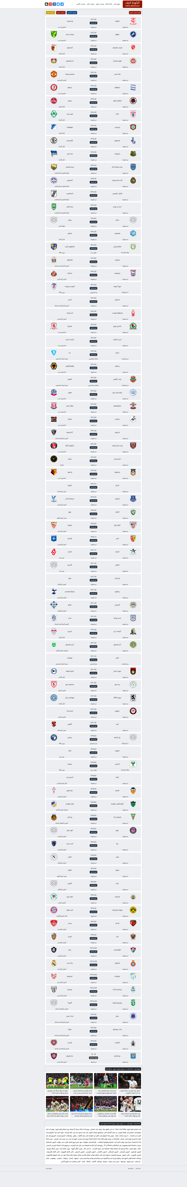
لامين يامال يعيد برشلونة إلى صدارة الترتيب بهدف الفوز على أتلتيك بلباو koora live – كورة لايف (57, 1115)
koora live (108, 4)
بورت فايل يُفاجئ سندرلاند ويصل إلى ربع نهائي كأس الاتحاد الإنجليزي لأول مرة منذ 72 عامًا (130, 1115)
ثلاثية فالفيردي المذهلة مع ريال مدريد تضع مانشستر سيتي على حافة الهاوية (82, 1093)
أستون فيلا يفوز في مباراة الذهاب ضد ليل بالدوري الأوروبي (130, 1092)
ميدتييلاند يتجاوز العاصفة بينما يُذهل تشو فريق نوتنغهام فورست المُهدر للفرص (106, 1093)
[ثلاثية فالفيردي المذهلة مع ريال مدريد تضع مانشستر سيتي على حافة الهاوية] (81, 1081)
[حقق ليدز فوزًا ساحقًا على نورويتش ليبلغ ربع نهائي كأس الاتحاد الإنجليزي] (57, 1081)
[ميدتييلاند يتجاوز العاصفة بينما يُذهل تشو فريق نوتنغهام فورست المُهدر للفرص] (105, 1081)
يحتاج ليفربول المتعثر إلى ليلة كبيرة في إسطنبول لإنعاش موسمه (81, 1114)
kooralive (130, 1168)
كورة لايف (117, 4)
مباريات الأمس (80, 4)
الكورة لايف (48, 1168)
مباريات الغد (90, 4)
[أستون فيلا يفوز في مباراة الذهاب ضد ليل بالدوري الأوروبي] (129, 1081)
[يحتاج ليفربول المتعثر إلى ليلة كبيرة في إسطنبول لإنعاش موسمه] (81, 1104)
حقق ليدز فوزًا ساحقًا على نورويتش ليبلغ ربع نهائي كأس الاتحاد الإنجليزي (57, 1093)
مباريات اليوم (100, 4)
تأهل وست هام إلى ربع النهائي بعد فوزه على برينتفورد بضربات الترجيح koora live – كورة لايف (106, 1115)
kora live (138, 1168)
